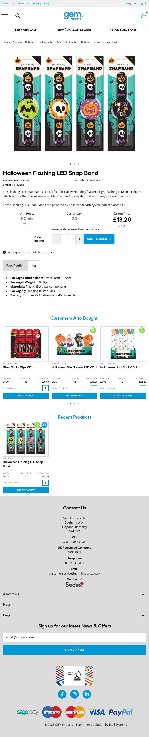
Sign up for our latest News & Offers (74, 626)
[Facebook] (62, 694)
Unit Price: (27, 214)
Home (7, 41)
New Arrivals (26, 30)
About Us (23, 3)
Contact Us (8, 3)
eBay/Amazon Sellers (74, 30)
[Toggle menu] (4, 15)
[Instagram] (74, 694)
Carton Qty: (74, 214)
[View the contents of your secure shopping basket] (143, 16)
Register (131, 3)
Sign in (143, 3)
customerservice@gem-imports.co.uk (74, 573)
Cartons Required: (39, 238)
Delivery (36, 3)
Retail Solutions (123, 30)
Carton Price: (122, 214)
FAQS (47, 3)
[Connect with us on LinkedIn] (86, 694)
